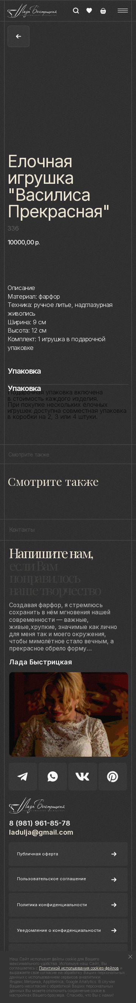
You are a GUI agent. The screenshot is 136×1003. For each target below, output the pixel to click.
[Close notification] (130, 956)
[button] (123, 10)
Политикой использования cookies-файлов (79, 968)
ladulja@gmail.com (41, 832)
